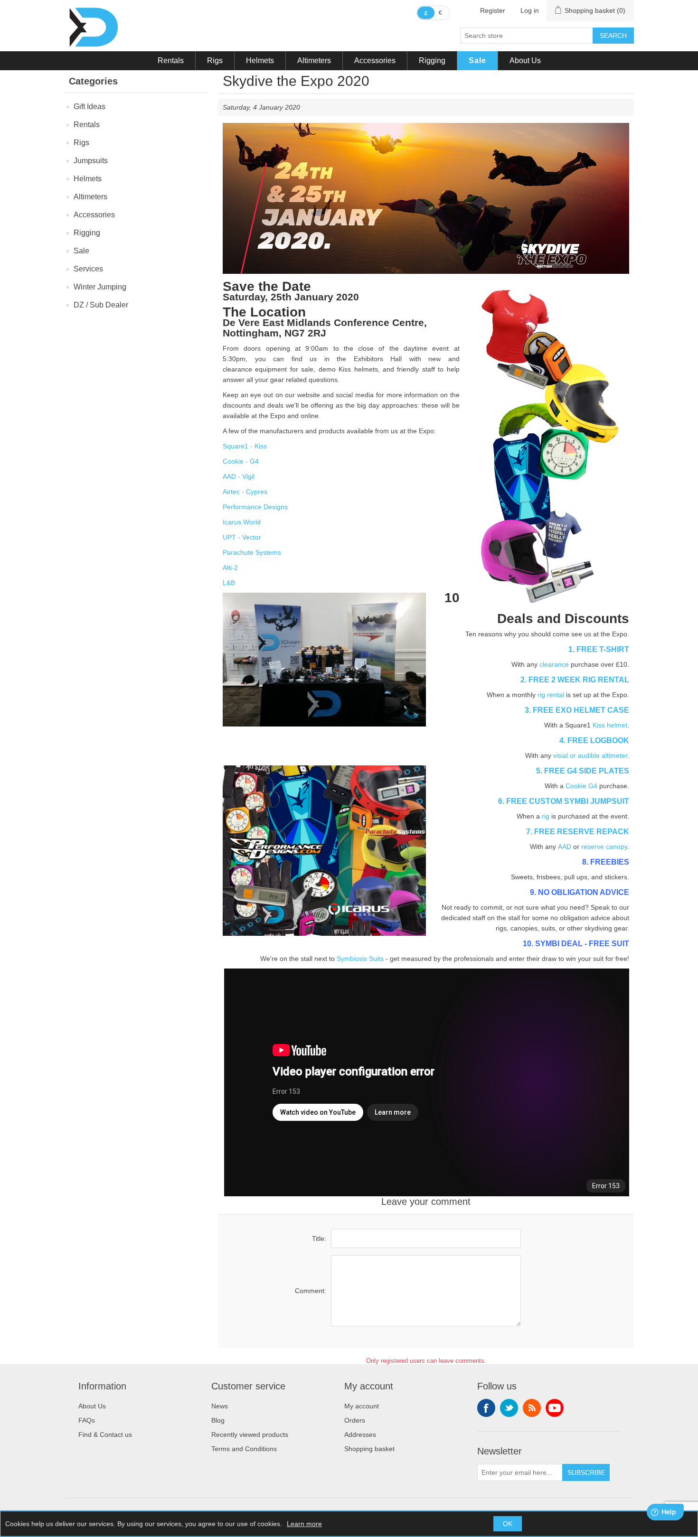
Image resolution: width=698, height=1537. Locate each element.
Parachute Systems (252, 552)
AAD (564, 846)
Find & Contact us (105, 1434)
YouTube (555, 1408)
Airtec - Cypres (245, 491)
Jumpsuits (91, 161)
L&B (229, 583)
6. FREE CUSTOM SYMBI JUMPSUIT (563, 801)
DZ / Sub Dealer (101, 305)
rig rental (551, 695)
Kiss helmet (610, 725)
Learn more (304, 1524)
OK (507, 1524)
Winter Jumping (100, 287)
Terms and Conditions (244, 1449)
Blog (218, 1420)
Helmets (260, 60)
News (219, 1406)
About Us (525, 60)
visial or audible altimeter (590, 755)
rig (545, 816)
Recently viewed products (249, 1434)
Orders (354, 1420)
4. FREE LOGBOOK (594, 740)
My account (361, 1406)
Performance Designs (255, 507)
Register (492, 10)
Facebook (486, 1408)
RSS (532, 1408)
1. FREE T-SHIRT (598, 649)
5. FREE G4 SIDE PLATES (582, 770)
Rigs (215, 60)
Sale (477, 60)
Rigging (432, 60)
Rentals (171, 60)
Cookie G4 (581, 786)
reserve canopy (604, 846)
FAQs (86, 1420)
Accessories (375, 60)
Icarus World (242, 522)
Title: (319, 1238)
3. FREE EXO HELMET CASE (577, 710)
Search (613, 35)
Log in (529, 10)
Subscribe (586, 1472)
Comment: (310, 1291)
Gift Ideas (89, 106)
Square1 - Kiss (245, 446)
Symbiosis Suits (360, 958)
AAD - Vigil (239, 476)
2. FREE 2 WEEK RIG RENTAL (574, 679)
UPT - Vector (242, 537)
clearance (554, 664)
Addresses (360, 1434)
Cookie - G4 (241, 461)
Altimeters (314, 60)
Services (88, 269)
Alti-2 (230, 567)
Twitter (509, 1408)
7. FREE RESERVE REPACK (577, 831)
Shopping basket (369, 1449)
